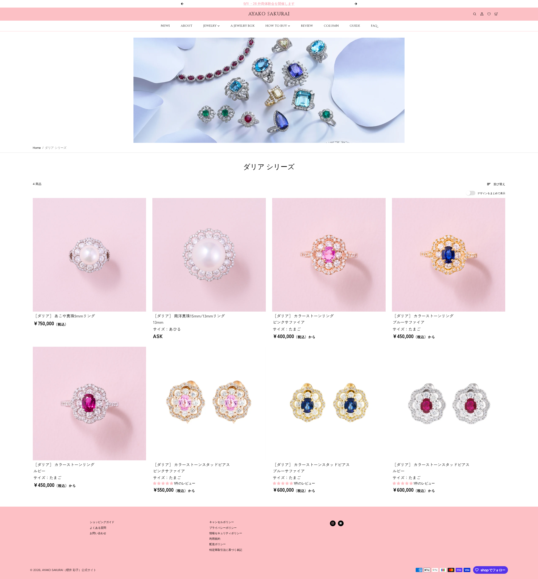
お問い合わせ (98, 533)
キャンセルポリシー (221, 522)
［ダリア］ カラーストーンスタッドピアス (191, 468)
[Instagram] (333, 523)
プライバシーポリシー (223, 527)
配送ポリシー (217, 544)
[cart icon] (496, 14)
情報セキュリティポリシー (225, 533)
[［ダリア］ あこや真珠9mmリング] (89, 255)
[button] (163, 483)
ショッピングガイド (102, 522)
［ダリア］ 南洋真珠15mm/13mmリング (189, 319)
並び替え (499, 184)
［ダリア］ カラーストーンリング (303, 319)
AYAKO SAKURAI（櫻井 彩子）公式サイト (69, 570)
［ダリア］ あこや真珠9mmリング (64, 316)
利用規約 (214, 538)
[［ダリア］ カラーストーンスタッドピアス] (209, 403)
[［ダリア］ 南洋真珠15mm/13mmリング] (209, 255)
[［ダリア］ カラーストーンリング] (329, 255)
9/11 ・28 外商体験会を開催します (269, 3)
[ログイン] (481, 14)
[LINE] (341, 523)
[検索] (474, 14)
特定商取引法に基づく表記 (225, 549)
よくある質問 (98, 527)
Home (37, 148)
